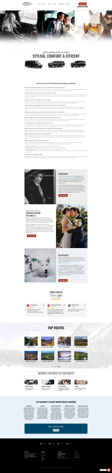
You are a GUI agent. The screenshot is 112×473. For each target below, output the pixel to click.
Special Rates (61, 4)
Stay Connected (76, 454)
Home (40, 4)
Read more (26, 458)
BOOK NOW (56, 430)
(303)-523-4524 (82, 6)
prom (40, 225)
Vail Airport (30, 412)
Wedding (42, 458)
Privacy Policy (76, 456)
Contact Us (76, 453)
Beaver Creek (72, 269)
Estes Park (64, 270)
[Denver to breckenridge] (64, 345)
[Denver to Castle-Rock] (31, 359)
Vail (66, 269)
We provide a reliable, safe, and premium (43, 410)
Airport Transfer (44, 454)
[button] (86, 310)
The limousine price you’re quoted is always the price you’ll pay (56, 415)
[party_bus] (33, 69)
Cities (49, 4)
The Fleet (67, 4)
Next (59, 366)
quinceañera (45, 225)
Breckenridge (80, 265)
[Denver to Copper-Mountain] (64, 359)
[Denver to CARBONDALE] (80, 345)
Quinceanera (43, 455)
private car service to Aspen (83, 414)
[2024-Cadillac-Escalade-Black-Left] (78, 68)
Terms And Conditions (77, 457)
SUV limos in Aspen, (85, 410)
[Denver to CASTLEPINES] (47, 359)
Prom (42, 456)
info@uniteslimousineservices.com (65, 458)
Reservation (82, 4)
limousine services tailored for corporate (66, 177)
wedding (37, 225)
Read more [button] (49, 315)
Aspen (59, 268)
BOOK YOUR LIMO (63, 195)
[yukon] (56, 68)
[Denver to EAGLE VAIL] (80, 359)
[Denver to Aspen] (31, 345)
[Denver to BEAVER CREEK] (47, 345)
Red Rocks (43, 459)
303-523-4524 (62, 456)
